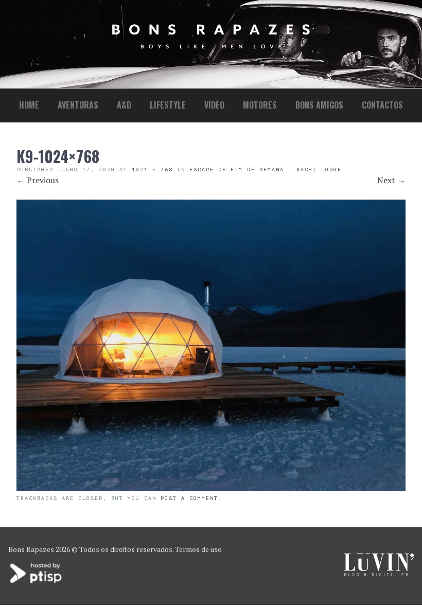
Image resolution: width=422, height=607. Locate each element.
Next (391, 180)
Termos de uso (198, 549)
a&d (124, 105)
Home (29, 105)
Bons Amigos (319, 105)
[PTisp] (36, 582)
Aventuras (78, 105)
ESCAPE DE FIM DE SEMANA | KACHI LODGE (265, 169)
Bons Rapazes (31, 549)
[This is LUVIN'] (379, 573)
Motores (260, 105)
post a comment (189, 498)
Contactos (382, 105)
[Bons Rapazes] (211, 46)
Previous (37, 180)
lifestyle (168, 105)
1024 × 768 (152, 169)
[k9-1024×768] (211, 488)
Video (214, 105)
